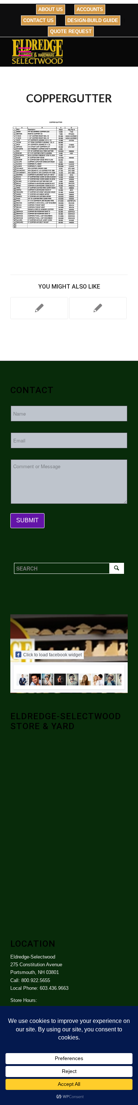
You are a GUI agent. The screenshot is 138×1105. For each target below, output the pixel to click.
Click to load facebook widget (52, 654)
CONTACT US (38, 20)
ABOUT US (50, 9)
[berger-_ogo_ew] (98, 308)
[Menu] (21, 52)
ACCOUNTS (90, 9)
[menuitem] (50, 9)
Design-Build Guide (92, 20)
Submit (27, 520)
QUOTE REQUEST (71, 31)
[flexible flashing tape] (39, 308)
